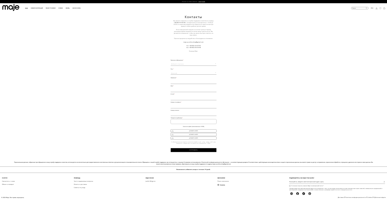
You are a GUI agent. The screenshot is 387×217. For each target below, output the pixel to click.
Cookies (369, 197)
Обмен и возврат (8, 184)
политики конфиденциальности (343, 189)
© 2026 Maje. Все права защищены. (12, 197)
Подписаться (383, 182)
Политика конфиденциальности (355, 197)
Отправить (193, 150)
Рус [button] (372, 8)
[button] (28, 8)
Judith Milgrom (151, 181)
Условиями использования (192, 162)
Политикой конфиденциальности (212, 162)
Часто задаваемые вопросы (83, 181)
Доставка (341, 197)
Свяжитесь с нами (8, 181)
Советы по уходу (79, 187)
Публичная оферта (380, 197)
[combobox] (193, 63)
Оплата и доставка (80, 184)
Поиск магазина (223, 181)
